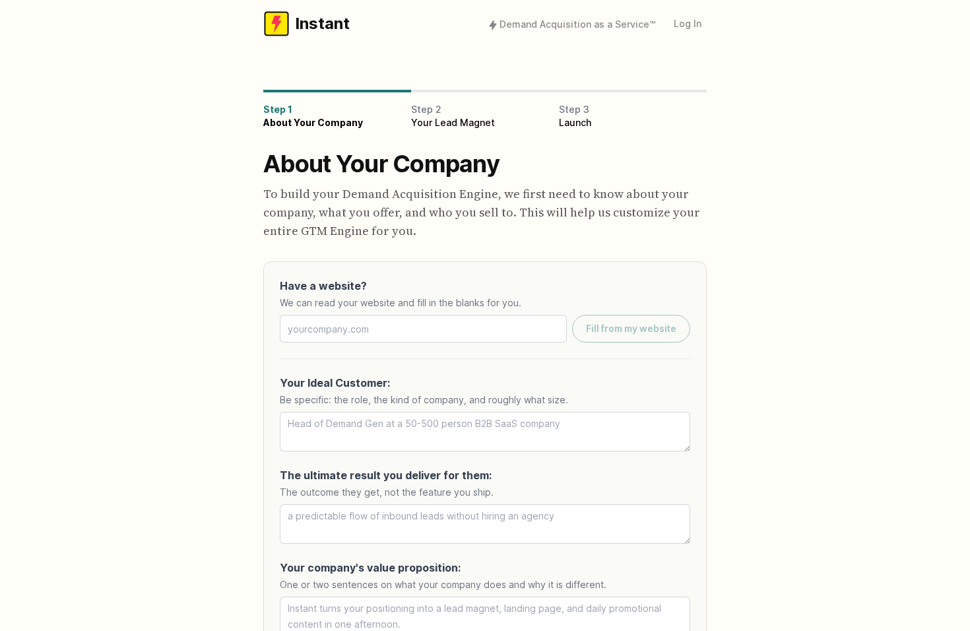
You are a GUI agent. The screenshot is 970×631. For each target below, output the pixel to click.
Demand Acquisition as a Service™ (577, 24)
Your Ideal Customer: (335, 382)
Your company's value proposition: (370, 567)
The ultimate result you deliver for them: (386, 475)
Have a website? (323, 285)
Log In (687, 23)
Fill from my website (631, 328)
